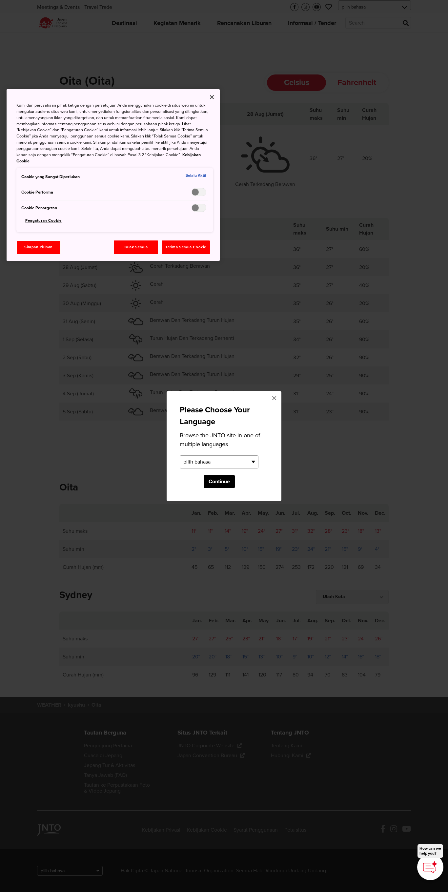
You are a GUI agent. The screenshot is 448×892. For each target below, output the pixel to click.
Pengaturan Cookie (43, 220)
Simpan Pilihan (38, 247)
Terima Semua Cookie (185, 247)
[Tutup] (212, 97)
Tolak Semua (136, 247)
